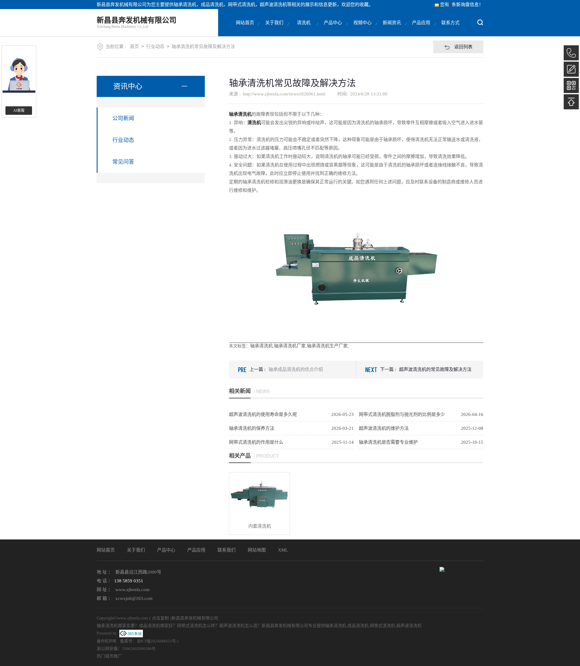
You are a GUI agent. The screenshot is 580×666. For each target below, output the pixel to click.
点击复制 (160, 618)
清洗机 (304, 22)
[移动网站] (571, 85)
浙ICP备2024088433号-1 (158, 641)
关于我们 (274, 22)
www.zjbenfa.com (132, 589)
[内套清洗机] (259, 495)
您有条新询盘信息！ (461, 4)
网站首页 (245, 22)
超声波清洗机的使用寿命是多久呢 (263, 414)
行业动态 (155, 46)
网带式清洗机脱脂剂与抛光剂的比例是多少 (402, 414)
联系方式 (450, 22)
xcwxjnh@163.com (134, 598)
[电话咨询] (571, 52)
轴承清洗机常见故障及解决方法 (203, 46)
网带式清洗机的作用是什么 (256, 442)
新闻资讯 (392, 22)
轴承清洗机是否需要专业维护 (388, 442)
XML (283, 550)
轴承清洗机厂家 (290, 345)
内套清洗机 (259, 526)
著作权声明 (106, 641)
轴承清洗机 (185, 4)
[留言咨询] (571, 69)
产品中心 (333, 22)
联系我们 (227, 550)
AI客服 (18, 110)
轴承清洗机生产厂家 (327, 345)
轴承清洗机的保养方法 (251, 428)
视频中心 (362, 22)
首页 (134, 46)
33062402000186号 (139, 648)
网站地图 (257, 550)
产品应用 (421, 22)
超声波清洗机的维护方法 (384, 428)
